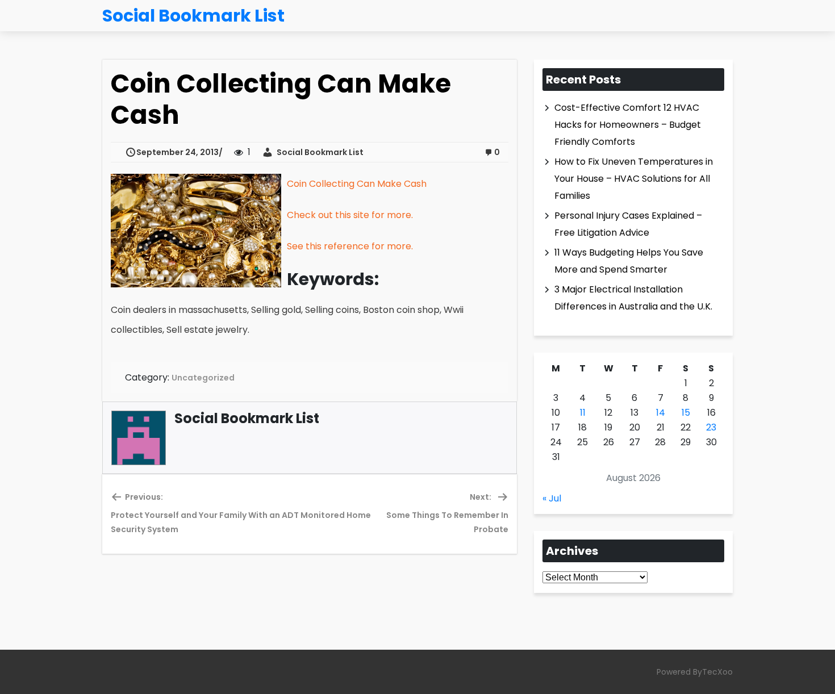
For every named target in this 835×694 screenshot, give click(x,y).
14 (660, 412)
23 (711, 427)
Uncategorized (203, 377)
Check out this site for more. (350, 214)
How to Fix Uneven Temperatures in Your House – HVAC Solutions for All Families (633, 178)
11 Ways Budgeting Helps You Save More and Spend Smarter (628, 261)
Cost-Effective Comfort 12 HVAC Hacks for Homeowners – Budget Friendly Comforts (627, 124)
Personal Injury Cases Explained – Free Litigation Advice (628, 224)
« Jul (551, 498)
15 (686, 412)
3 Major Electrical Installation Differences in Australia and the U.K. (633, 298)
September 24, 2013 (177, 152)
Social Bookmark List (318, 152)
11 (583, 412)
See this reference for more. (350, 246)
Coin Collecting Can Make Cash (357, 183)
